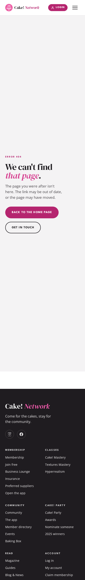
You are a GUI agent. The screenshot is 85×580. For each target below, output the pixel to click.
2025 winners (55, 534)
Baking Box (13, 541)
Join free (11, 464)
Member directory (18, 527)
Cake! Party (53, 512)
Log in (49, 560)
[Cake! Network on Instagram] (9, 434)
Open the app (15, 493)
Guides (10, 568)
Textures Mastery (57, 464)
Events (10, 534)
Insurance (12, 479)
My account (53, 568)
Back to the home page (32, 212)
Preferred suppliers (19, 486)
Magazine (12, 560)
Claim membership (59, 575)
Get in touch (23, 227)
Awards (50, 520)
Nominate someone (59, 527)
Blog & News (14, 575)
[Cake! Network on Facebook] (21, 434)
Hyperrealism (55, 471)
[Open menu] (75, 7)
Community (13, 512)
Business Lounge (17, 471)
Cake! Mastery (55, 457)
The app (11, 520)
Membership (14, 457)
